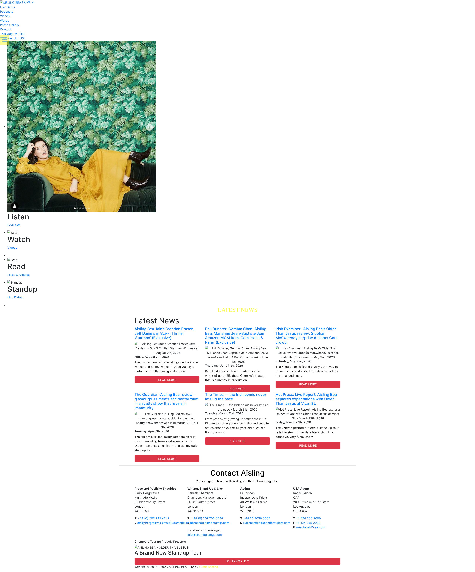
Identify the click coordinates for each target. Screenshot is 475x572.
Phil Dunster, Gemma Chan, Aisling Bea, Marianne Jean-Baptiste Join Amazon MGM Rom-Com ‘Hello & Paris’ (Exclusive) (235, 336)
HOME (26, 2)
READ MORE (167, 380)
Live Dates (7, 7)
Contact (5, 29)
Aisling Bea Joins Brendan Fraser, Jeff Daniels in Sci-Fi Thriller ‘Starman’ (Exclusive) (164, 333)
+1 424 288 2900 (308, 523)
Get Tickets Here (237, 561)
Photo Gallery (9, 25)
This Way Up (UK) (12, 34)
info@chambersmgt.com (204, 535)
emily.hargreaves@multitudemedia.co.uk (165, 523)
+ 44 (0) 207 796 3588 (206, 518)
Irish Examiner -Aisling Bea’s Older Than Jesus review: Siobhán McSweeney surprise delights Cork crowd (307, 336)
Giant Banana (208, 567)
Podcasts (6, 11)
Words (4, 20)
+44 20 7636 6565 (256, 518)
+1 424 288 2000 (308, 518)
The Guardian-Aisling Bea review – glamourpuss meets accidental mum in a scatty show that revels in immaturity (167, 401)
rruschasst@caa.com (310, 527)
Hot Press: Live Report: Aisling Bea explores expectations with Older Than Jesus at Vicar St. (306, 399)
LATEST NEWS (238, 309)
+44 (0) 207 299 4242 (153, 518)
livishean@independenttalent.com (266, 523)
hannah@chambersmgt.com (209, 523)
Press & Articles (18, 275)
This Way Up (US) (12, 38)
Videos (5, 16)
